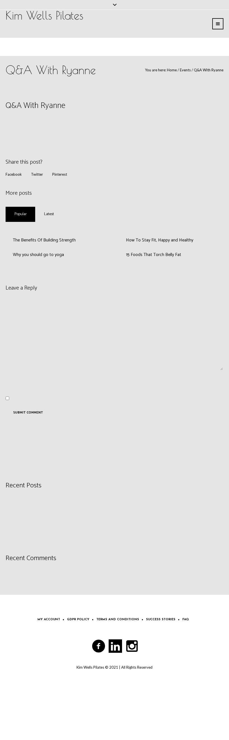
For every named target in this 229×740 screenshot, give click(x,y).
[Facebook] (99, 646)
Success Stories (160, 619)
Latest (49, 214)
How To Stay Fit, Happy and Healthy (159, 240)
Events (185, 70)
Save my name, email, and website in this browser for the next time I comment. (75, 398)
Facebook (14, 174)
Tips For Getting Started (31, 519)
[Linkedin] (116, 646)
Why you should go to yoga (38, 255)
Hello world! (21, 502)
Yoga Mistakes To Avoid (30, 527)
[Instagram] (132, 646)
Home (172, 70)
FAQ (185, 619)
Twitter (37, 174)
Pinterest (59, 174)
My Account (48, 619)
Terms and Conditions (117, 619)
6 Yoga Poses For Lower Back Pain (38, 536)
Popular (21, 214)
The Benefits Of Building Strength (44, 240)
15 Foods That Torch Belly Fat (153, 255)
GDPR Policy (78, 619)
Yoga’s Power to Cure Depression (38, 511)
